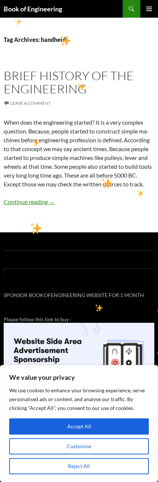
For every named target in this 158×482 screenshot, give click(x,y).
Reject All (79, 466)
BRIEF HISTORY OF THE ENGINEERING (69, 82)
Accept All (79, 426)
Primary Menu (149, 9)
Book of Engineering (33, 9)
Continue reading (29, 201)
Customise (79, 446)
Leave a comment (30, 103)
